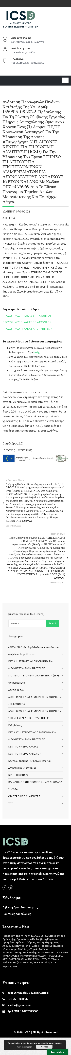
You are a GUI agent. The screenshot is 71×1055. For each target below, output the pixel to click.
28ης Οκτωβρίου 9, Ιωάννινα (27, 41)
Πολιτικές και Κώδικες (16, 914)
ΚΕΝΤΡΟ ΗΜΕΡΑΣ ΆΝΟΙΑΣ (23, 746)
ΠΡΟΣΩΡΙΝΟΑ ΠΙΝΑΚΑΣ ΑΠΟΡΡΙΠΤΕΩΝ (27, 328)
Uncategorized (16, 682)
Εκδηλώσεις (15, 725)
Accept (44, 1046)
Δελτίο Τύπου (16, 689)
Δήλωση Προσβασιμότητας (20, 907)
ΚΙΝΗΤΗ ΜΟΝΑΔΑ (18, 775)
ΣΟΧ (10, 803)
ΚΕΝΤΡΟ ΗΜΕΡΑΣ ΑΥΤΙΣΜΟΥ (24, 753)
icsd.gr (37, 352)
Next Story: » (58, 533)
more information (24, 1047)
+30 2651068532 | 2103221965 (27, 62)
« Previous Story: (15, 480)
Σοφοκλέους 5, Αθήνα (23, 52)
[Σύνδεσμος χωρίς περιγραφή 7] (10, 887)
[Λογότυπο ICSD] (35, 458)
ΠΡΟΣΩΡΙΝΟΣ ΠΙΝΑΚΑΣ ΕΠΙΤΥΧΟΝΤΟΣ (26, 315)
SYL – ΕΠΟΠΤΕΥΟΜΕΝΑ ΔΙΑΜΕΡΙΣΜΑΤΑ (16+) (33, 675)
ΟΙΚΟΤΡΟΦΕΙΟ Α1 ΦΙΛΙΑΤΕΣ (24, 796)
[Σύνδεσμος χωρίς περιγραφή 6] (4, 887)
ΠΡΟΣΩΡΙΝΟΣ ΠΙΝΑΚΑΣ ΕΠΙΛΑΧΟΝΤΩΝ (27, 322)
